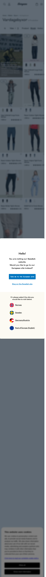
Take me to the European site (22, 277)
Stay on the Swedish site (22, 284)
